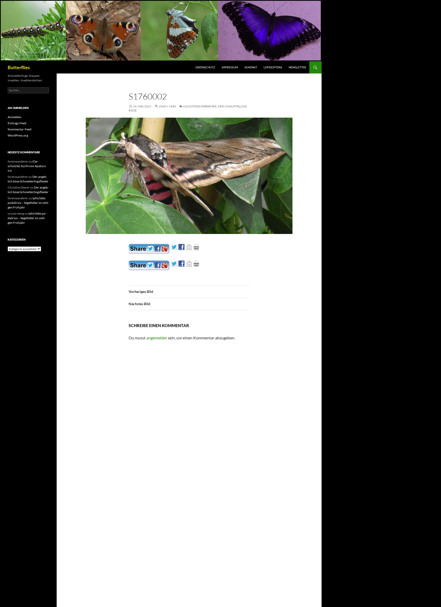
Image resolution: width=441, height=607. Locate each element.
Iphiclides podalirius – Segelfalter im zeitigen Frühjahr (28, 202)
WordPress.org (18, 135)
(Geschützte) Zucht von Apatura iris (27, 165)
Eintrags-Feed (17, 123)
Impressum (230, 67)
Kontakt (250, 67)
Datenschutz (205, 67)
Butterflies (19, 67)
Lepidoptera (273, 67)
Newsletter (297, 67)
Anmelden (14, 117)
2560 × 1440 (167, 106)
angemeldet (156, 337)
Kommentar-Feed (19, 129)
